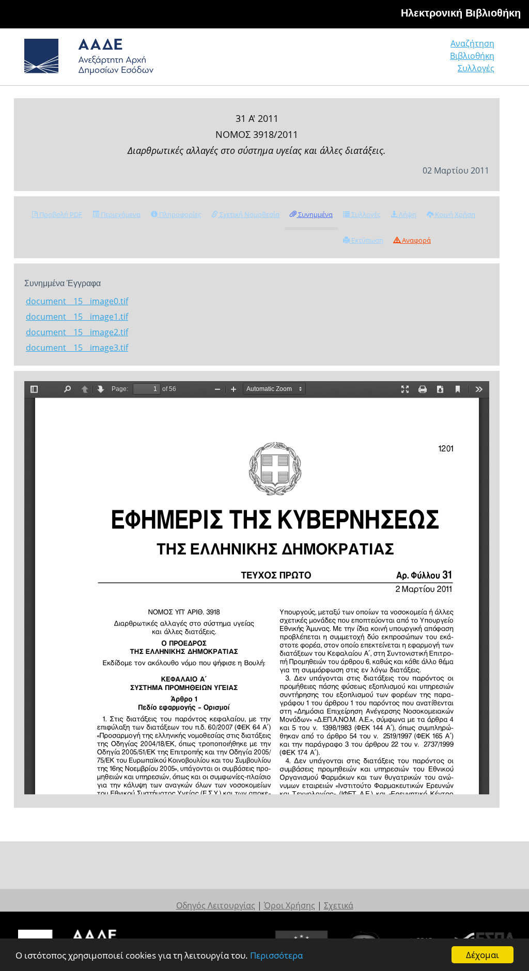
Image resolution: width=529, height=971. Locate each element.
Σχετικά (338, 905)
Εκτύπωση (366, 240)
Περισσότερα (276, 955)
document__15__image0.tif (77, 301)
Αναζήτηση (472, 43)
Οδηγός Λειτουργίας (215, 905)
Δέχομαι (482, 955)
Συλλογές (476, 68)
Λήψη (406, 214)
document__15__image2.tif (77, 332)
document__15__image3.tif (77, 347)
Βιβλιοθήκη (472, 55)
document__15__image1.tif (77, 316)
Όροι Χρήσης (289, 905)
